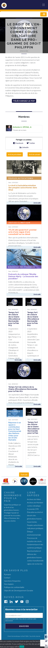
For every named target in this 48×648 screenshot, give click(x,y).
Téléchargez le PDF (24, 101)
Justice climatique (19, 223)
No (23, 647)
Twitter (32, 143)
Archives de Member (35, 502)
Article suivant (34, 154)
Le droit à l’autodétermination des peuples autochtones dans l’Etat (22, 187)
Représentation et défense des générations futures (34, 554)
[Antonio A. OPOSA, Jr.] (9, 128)
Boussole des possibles (21, 267)
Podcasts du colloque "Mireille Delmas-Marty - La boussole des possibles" (23, 276)
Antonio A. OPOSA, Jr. (22, 127)
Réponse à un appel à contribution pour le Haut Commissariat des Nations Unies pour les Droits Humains (14, 431)
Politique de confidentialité (14, 587)
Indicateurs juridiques (35, 528)
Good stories (32, 522)
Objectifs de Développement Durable (18, 590)
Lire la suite (37, 203)
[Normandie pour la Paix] (15, 481)
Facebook (19, 143)
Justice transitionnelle (35, 560)
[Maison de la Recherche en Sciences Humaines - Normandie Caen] (42, 481)
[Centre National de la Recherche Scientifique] (24, 481)
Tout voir (24, 474)
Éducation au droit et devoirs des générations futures (35, 515)
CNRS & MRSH (15, 380)
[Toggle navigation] (43, 5)
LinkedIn (25, 147)
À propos (7, 574)
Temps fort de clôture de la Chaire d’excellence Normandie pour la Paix (33, 427)
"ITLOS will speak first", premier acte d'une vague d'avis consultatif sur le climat (22, 232)
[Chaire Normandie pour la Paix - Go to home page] (4, 5)
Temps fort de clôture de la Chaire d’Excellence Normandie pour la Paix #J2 (33, 318)
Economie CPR (33, 509)
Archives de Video (34, 499)
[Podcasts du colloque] (24, 258)
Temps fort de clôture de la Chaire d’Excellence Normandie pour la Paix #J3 (14, 318)
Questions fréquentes (12, 581)
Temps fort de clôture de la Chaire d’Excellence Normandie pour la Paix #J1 (22, 389)
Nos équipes (9, 584)
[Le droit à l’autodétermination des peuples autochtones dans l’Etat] (24, 167)
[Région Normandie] (5, 481)
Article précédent (14, 154)
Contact (7, 578)
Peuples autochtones (20, 178)
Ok (20, 647)
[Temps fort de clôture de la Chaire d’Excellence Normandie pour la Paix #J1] (24, 370)
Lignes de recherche (34, 564)
